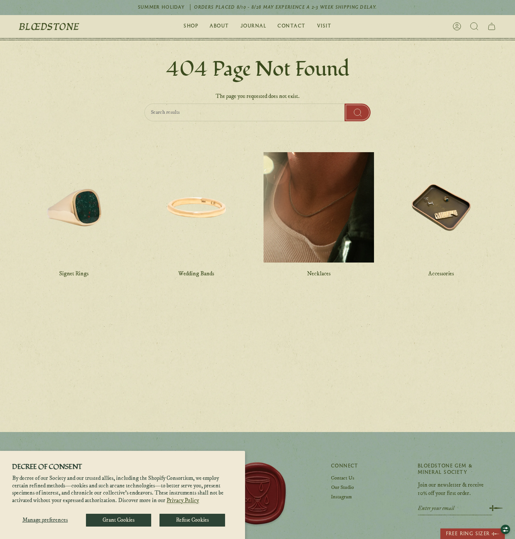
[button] (191, 26)
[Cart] (491, 26)
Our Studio (342, 487)
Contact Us (342, 478)
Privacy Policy (183, 500)
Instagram (341, 496)
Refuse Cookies (192, 520)
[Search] (358, 113)
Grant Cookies (119, 520)
